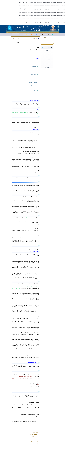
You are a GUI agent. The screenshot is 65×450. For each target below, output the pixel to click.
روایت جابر (49, 64)
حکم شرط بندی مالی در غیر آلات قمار (47, 51)
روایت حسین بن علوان (47, 56)
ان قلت (49, 59)
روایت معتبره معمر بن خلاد (47, 62)
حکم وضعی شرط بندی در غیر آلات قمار (47, 68)
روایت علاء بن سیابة (48, 54)
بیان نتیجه (49, 65)
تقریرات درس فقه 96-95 (46, 37)
